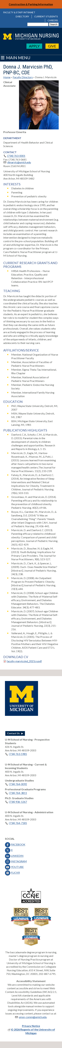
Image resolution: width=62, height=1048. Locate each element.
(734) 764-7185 (18, 822)
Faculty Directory (23, 77)
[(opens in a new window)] (21, 714)
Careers (53, 20)
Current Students (46, 16)
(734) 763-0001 (16, 155)
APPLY (34, 46)
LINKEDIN (17, 855)
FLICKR (15, 872)
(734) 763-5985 (18, 753)
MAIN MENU (17, 57)
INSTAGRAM (19, 861)
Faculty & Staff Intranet (19, 12)
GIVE (52, 46)
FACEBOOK (18, 844)
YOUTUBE (17, 866)
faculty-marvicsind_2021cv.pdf (24, 661)
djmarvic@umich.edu (19, 162)
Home (6, 77)
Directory (22, 16)
